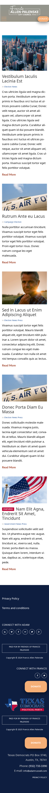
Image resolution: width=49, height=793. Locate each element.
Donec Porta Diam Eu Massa (22, 409)
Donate (36, 687)
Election (8, 86)
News (14, 86)
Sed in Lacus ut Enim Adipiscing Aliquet (22, 312)
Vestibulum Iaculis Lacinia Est (19, 79)
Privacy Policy (10, 598)
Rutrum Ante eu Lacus (23, 216)
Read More (9, 174)
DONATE (43, 19)
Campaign (9, 222)
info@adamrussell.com (35, 770)
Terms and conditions (15, 608)
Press (20, 320)
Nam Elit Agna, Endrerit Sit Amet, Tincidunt (23, 513)
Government (10, 524)
